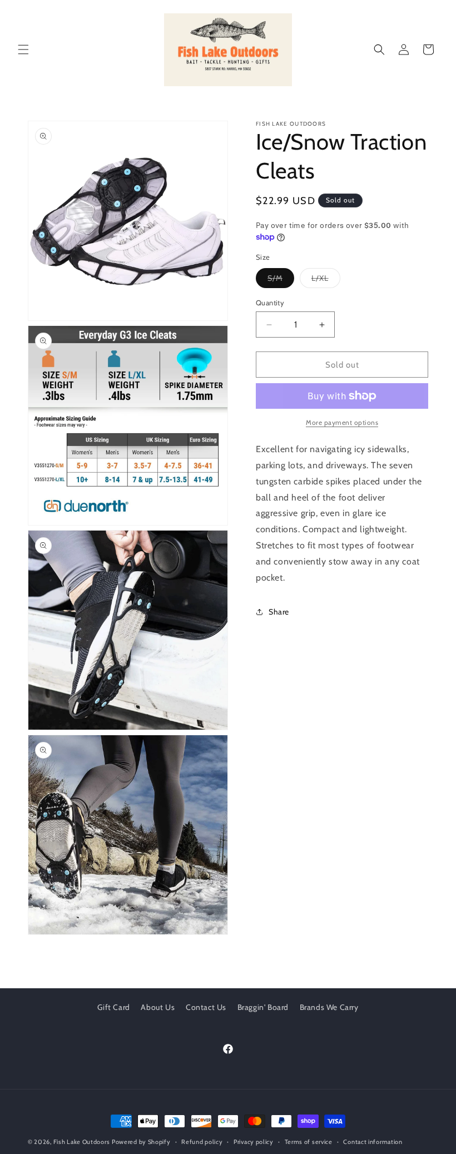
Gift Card (113, 1007)
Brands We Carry (329, 1007)
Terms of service (309, 1142)
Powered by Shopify (141, 1142)
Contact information (372, 1142)
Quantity (270, 302)
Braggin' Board (263, 1007)
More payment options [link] (342, 422)
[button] (23, 49)
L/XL (325, 280)
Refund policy (201, 1142)
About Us (158, 1007)
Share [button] (279, 612)
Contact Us (206, 1007)
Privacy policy (254, 1142)
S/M (280, 280)
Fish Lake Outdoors (81, 1142)
